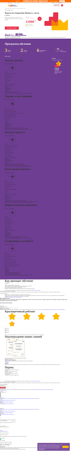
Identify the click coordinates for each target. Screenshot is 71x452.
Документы (7, 400)
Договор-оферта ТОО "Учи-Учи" (5, 398)
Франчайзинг (11, 412)
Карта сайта (6, 403)
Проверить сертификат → (7, 362)
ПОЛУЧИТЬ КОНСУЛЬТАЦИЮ (4, 308)
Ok (65, 446)
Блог (1, 403)
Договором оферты (62, 309)
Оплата (11, 400)
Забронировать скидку (3, 431)
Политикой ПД (42, 449)
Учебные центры (11, 403)
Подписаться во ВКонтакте (17, 297)
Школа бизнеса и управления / (12, 8)
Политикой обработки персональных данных (50, 309)
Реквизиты (37, 398)
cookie (45, 445)
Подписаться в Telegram (9, 297)
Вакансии (3, 400)
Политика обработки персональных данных (18, 398)
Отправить (2, 387)
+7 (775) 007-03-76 (56, 4)
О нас (1, 400)
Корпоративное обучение (36, 290)
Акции (3, 403)
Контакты (13, 400)
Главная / (6, 8)
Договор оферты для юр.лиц (30, 398)
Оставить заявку (12, 28)
